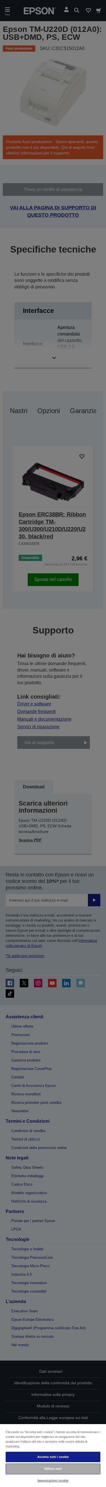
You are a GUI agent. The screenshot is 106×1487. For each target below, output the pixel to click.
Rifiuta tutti (53, 1468)
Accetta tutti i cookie (53, 1457)
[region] (53, 1455)
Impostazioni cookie (53, 1480)
